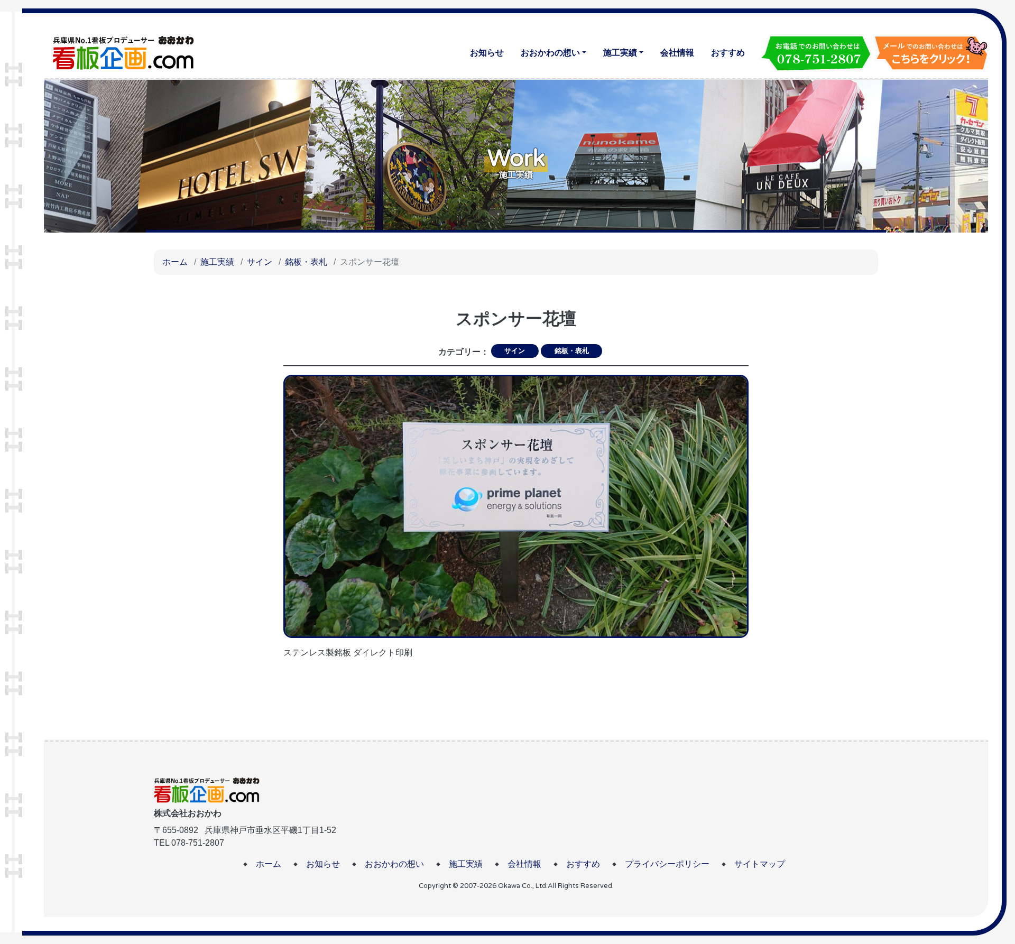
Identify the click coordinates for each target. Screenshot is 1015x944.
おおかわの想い (550, 52)
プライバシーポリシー (667, 863)
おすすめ (728, 52)
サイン (259, 261)
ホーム (175, 261)
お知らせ (487, 52)
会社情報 (677, 52)
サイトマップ (759, 863)
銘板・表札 (306, 261)
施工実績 (620, 52)
